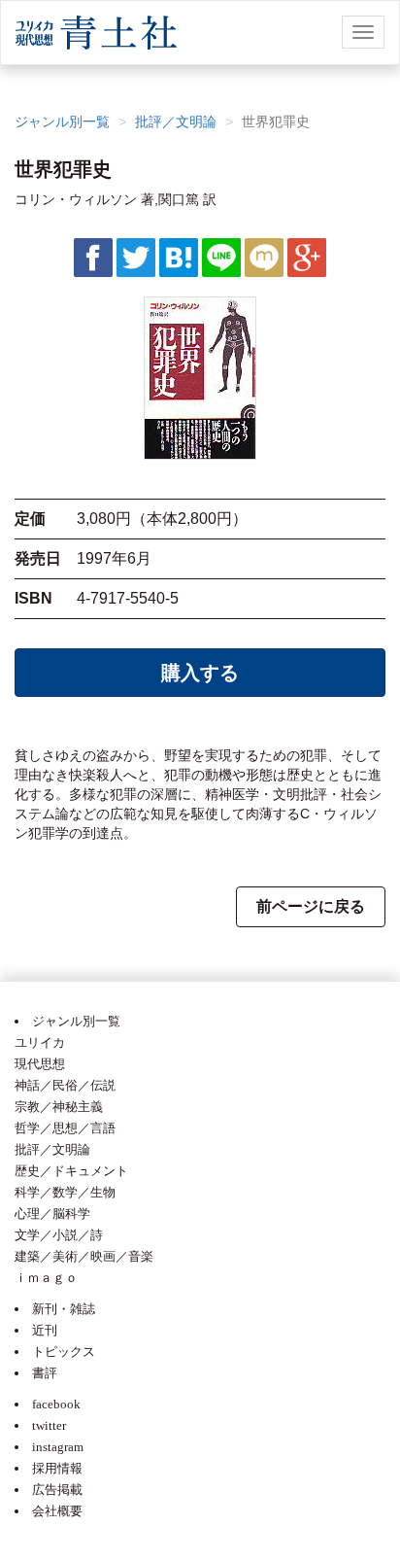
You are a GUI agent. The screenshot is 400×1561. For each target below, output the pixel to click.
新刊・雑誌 (63, 1308)
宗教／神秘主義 (59, 1106)
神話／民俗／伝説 (65, 1085)
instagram (57, 1447)
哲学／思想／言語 (65, 1128)
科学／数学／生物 (65, 1192)
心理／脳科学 (52, 1213)
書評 (44, 1373)
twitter (49, 1425)
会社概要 (57, 1511)
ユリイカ (40, 1042)
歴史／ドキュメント (71, 1170)
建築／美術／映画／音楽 (84, 1256)
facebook (56, 1404)
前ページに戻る (310, 906)
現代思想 (40, 1064)
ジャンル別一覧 (62, 121)
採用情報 (57, 1468)
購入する (200, 672)
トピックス (63, 1351)
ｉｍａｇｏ (46, 1277)
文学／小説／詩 (59, 1235)
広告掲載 (57, 1489)
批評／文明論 (176, 121)
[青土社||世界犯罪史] (178, 256)
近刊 (44, 1330)
